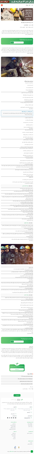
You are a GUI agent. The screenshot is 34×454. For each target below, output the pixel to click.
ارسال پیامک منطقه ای (12, 429)
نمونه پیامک (14, 436)
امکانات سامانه (30, 425)
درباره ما (31, 442)
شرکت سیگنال (12, 451)
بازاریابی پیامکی (13, 434)
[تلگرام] (14, 418)
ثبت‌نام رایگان (17, 369)
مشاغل (15, 437)
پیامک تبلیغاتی (26, 222)
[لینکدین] (8, 418)
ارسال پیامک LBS (13, 427)
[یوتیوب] (12, 418)
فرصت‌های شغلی (30, 444)
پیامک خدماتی (26, 294)
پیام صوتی (14, 423)
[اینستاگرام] (16, 418)
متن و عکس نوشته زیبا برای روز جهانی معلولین (26, 381)
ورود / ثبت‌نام (30, 426)
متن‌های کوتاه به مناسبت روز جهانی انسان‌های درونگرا (25, 378)
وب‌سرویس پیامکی (29, 433)
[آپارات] (10, 418)
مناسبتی (25, 25)
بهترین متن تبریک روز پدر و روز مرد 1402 (26, 376)
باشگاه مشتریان (13, 426)
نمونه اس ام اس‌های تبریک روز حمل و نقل (26, 383)
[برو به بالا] (32, 451)
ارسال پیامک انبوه (13, 425)
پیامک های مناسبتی (25, 185)
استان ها (14, 438)
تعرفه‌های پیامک (30, 423)
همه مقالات (14, 433)
